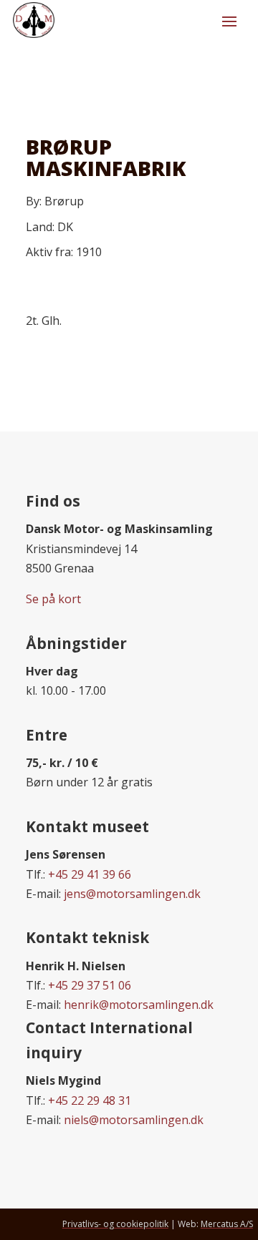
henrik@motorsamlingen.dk (139, 1004)
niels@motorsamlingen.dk (134, 1120)
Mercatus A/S (227, 1224)
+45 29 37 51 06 (89, 985)
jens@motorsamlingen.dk (132, 894)
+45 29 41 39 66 (89, 874)
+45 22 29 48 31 (89, 1100)
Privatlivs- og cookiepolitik (115, 1224)
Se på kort (53, 599)
